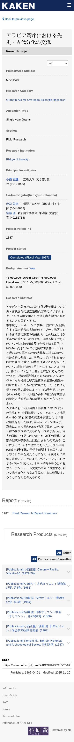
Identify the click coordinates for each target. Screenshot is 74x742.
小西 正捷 (12, 179)
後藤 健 (11, 213)
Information (9, 688)
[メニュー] (69, 5)
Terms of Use (11, 716)
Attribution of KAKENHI (17, 723)
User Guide (9, 695)
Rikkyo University (17, 159)
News (6, 709)
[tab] (39, 534)
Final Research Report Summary (35, 513)
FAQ (5, 702)
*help (32, 268)
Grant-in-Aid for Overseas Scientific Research (35, 99)
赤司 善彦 (12, 203)
